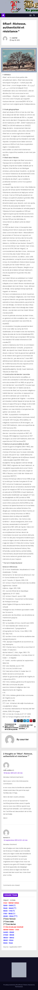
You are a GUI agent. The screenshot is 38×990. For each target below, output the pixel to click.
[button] (34, 15)
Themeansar (19, 987)
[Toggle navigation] (30, 15)
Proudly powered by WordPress (13, 985)
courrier (14, 38)
